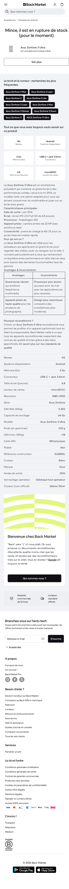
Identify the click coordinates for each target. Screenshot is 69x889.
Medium (9, 831)
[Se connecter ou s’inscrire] (55, 4)
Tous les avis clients (15, 736)
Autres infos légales (15, 789)
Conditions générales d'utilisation (22, 767)
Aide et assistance (14, 722)
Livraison (9, 709)
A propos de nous (14, 665)
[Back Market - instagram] (7, 679)
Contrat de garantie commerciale (22, 776)
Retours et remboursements (19, 713)
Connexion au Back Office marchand (23, 700)
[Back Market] (34, 4)
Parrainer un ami (13, 751)
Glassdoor (10, 827)
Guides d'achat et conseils (18, 727)
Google (52, 559)
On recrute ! (11, 669)
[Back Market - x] (21, 679)
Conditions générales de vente (20, 771)
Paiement (10, 704)
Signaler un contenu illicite (18, 798)
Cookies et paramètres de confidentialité (26, 785)
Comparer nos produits (17, 731)
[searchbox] (37, 11)
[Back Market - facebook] (14, 679)
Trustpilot (10, 822)
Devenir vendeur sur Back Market (22, 695)
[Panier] (62, 4)
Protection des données (17, 780)
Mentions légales (13, 794)
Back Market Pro (13, 674)
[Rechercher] (7, 11)
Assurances (11, 718)
